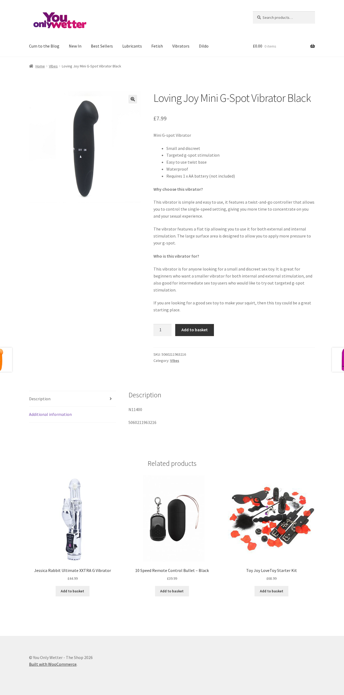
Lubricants (132, 46)
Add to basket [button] (72, 591)
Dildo (204, 46)
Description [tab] (40, 398)
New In (75, 46)
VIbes (53, 66)
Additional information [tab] (50, 414)
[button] (132, 99)
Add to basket (194, 329)
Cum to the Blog (44, 46)
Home (40, 66)
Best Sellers (102, 46)
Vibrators (180, 46)
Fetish (157, 46)
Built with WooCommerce (53, 664)
